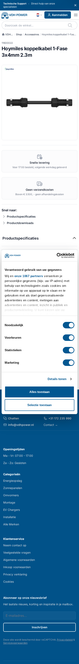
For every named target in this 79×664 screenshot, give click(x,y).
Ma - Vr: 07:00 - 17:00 (18, 455)
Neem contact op (14, 545)
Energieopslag (12, 480)
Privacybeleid (65, 639)
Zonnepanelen (12, 488)
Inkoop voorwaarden (17, 567)
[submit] (70, 25)
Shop (19, 34)
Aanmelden (60, 15)
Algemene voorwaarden (19, 559)
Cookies (8, 581)
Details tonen (57, 379)
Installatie (9, 517)
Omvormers (11, 495)
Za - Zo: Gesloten (14, 463)
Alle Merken (11, 524)
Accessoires (32, 34)
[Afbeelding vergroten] (39, 102)
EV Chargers (11, 509)
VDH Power (6, 34)
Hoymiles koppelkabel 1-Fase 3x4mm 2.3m (58, 34)
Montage (9, 502)
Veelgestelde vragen (17, 552)
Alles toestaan (39, 392)
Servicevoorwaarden (15, 642)
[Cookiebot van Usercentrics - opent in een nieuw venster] (56, 255)
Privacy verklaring (15, 574)
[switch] (68, 337)
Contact (51, 424)
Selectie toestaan (39, 405)
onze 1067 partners (28, 276)
